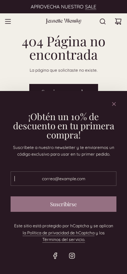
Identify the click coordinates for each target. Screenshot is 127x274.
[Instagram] (72, 255)
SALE (90, 7)
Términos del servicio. (63, 239)
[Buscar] (102, 21)
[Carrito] (118, 21)
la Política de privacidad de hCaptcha (59, 232)
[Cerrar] (114, 104)
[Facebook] (55, 255)
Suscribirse (63, 204)
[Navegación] (8, 21)
